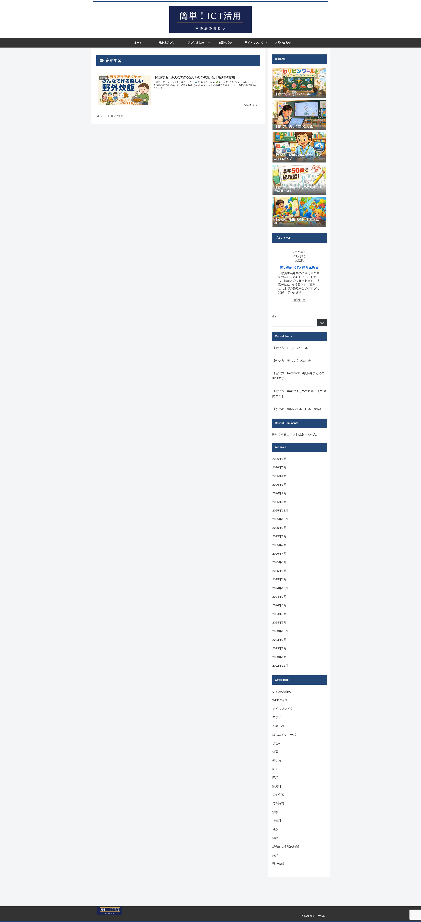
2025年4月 (279, 553)
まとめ (276, 743)
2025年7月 (279, 545)
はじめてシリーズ (284, 734)
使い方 (276, 760)
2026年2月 (279, 493)
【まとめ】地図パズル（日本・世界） (297, 409)
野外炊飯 (278, 863)
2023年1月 (279, 657)
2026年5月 (279, 467)
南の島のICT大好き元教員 (299, 267)
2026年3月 (279, 484)
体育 (275, 751)
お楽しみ (278, 726)
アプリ (276, 717)
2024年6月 (279, 614)
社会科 (276, 820)
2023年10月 (280, 631)
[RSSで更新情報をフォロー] (304, 300)
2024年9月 (279, 596)
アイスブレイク (282, 708)
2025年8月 (279, 536)
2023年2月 (279, 648)
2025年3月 (279, 562)
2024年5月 (279, 622)
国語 (275, 777)
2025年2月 (279, 571)
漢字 (275, 812)
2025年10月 (280, 519)
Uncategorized (281, 691)
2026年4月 (279, 476)
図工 (275, 769)
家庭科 (276, 786)
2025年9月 (279, 527)
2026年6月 (279, 459)
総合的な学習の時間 (285, 846)
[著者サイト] (295, 300)
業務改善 (278, 803)
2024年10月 (280, 588)
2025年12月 (280, 510)
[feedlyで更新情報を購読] (299, 300)
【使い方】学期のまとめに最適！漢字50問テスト (299, 393)
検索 (275, 316)
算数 (275, 829)
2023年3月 (279, 639)
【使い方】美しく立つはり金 (291, 360)
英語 (275, 855)
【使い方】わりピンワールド (291, 348)
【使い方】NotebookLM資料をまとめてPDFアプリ (298, 376)
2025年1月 (279, 579)
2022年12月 (280, 665)
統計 (275, 838)
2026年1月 (279, 502)
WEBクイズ (280, 700)
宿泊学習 (278, 795)
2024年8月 (279, 605)
